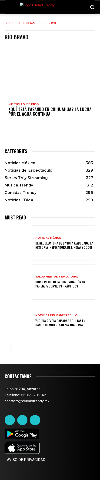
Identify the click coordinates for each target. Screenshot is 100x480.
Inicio (9, 22)
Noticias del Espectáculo (56, 315)
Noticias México (23, 104)
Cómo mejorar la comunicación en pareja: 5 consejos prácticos (60, 283)
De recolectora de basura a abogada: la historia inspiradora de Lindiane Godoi (64, 245)
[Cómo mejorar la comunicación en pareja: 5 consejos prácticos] (18, 282)
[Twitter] (22, 420)
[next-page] (15, 347)
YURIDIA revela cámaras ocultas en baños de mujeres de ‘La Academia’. (60, 322)
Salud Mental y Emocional (56, 276)
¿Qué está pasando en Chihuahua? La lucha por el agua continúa (50, 111)
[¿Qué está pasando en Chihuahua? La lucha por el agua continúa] (50, 71)
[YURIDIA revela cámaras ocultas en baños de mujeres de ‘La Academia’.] (18, 320)
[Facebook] (10, 420)
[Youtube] (35, 420)
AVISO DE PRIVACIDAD (26, 459)
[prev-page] (7, 347)
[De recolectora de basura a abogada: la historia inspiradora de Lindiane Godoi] (18, 243)
